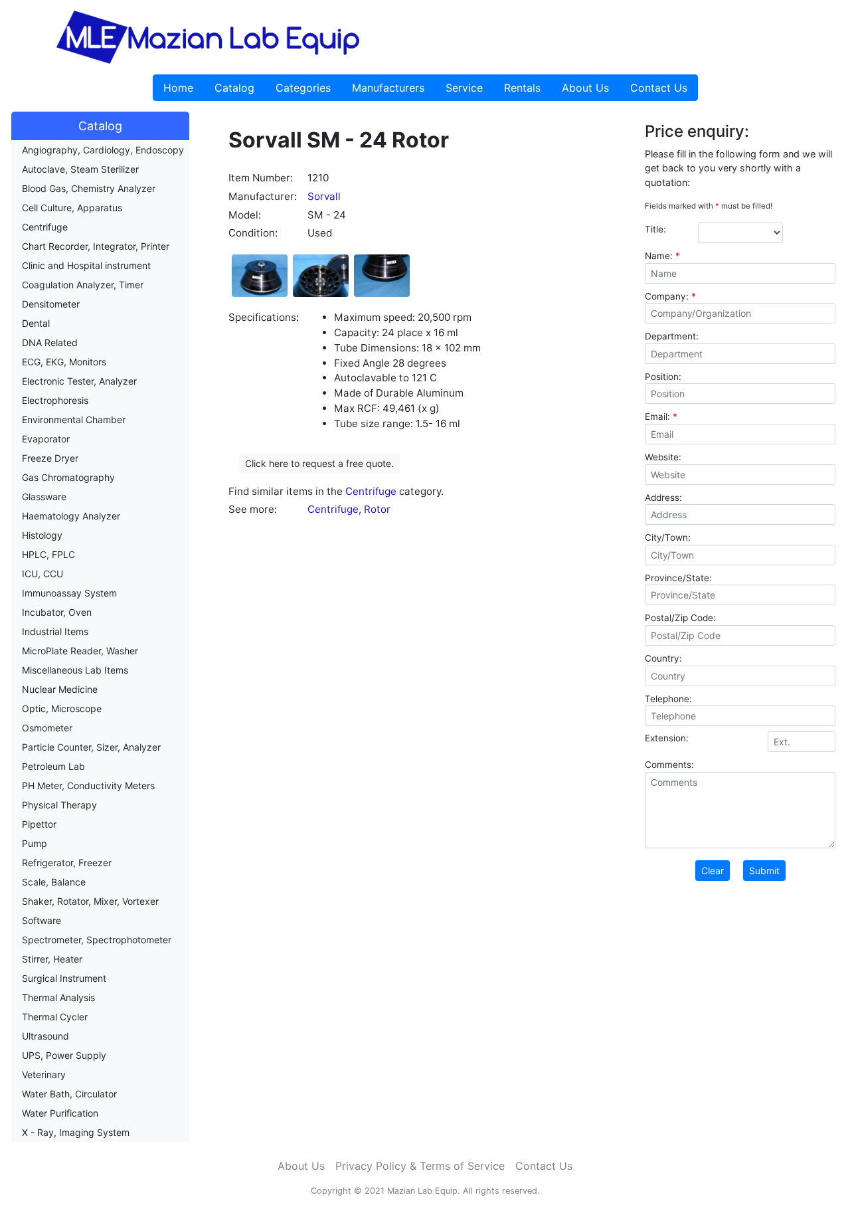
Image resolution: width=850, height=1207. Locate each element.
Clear (712, 870)
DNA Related (50, 342)
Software (41, 920)
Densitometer (51, 304)
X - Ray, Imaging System (75, 1132)
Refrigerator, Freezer (67, 862)
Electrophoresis (55, 400)
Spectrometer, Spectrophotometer (96, 939)
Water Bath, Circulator (69, 1093)
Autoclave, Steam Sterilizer (80, 169)
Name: (662, 255)
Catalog (234, 87)
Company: (670, 296)
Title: (655, 229)
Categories (303, 87)
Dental (36, 323)
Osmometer (47, 727)
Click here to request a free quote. (319, 463)
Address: (663, 497)
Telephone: (668, 699)
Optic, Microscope (62, 708)
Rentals (522, 87)
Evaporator (46, 438)
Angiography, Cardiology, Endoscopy (103, 149)
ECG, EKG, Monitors (64, 361)
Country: (663, 658)
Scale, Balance (54, 881)
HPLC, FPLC (48, 554)
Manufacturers (388, 87)
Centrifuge (45, 226)
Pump (34, 843)
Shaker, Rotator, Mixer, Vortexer (90, 901)
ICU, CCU (42, 573)
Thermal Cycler (55, 1016)
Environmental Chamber (74, 419)
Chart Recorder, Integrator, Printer (95, 246)
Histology (42, 535)
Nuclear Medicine (60, 689)
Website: (663, 457)
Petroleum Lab (53, 766)
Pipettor (39, 824)
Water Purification (60, 1113)
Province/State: (678, 578)
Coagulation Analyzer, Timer (82, 284)
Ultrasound (45, 1036)
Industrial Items (55, 631)
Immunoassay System (69, 593)
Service (464, 87)
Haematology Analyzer (71, 515)
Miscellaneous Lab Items (75, 670)
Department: (672, 336)
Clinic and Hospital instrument (86, 265)
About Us (585, 87)
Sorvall (324, 196)
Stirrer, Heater (52, 959)
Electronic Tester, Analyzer (79, 381)
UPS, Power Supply (64, 1055)
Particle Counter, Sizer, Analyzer (91, 747)
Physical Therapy (59, 804)
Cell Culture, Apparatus (72, 207)
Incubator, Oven (57, 612)
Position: (663, 376)
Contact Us (658, 87)
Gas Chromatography (68, 477)
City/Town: (668, 537)
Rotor (377, 509)
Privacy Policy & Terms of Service (420, 1165)
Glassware (44, 496)
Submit (764, 870)
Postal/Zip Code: (680, 617)
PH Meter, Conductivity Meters (88, 785)
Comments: (669, 764)
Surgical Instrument (64, 978)
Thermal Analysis (58, 997)
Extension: (667, 738)
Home (178, 87)
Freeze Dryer (50, 458)
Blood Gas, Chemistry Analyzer (88, 188)
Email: (661, 416)
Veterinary (44, 1074)
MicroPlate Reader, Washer (80, 650)
